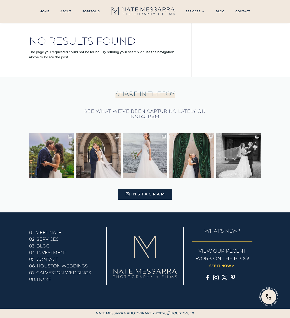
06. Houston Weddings (58, 266)
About (65, 11)
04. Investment (47, 252)
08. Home (40, 279)
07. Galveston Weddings (60, 272)
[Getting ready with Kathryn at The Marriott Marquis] (98, 155)
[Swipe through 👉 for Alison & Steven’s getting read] (238, 155)
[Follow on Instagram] (215, 277)
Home (44, 11)
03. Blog (39, 246)
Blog (220, 11)
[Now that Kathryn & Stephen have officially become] (145, 155)
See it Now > (222, 266)
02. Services (44, 239)
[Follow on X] (224, 277)
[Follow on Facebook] (207, 277)
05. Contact (43, 259)
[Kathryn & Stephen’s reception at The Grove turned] (51, 155)
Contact (242, 11)
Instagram (148, 194)
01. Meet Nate (45, 232)
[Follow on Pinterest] (232, 277)
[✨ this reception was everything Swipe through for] (191, 155)
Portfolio (91, 11)
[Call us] (268, 296)
